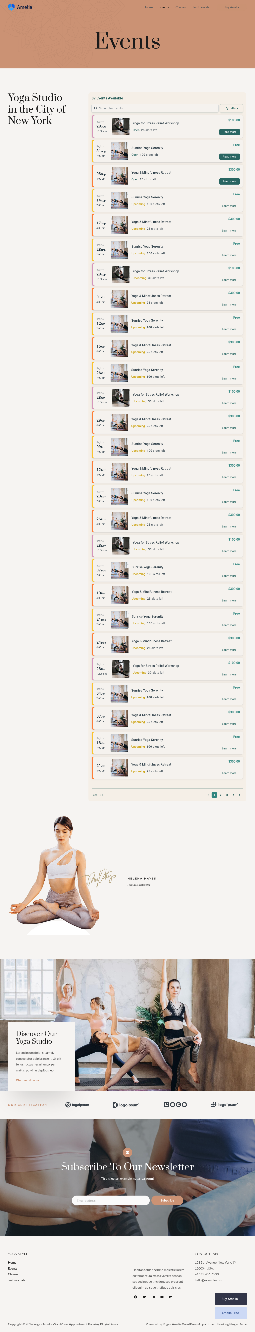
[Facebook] (135, 1297)
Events (164, 7)
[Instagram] (153, 1297)
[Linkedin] (171, 1297)
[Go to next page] (240, 795)
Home (149, 7)
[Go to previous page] (208, 795)
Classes (181, 7)
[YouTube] (162, 1297)
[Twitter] (144, 1297)
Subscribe (167, 1200)
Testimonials (200, 7)
